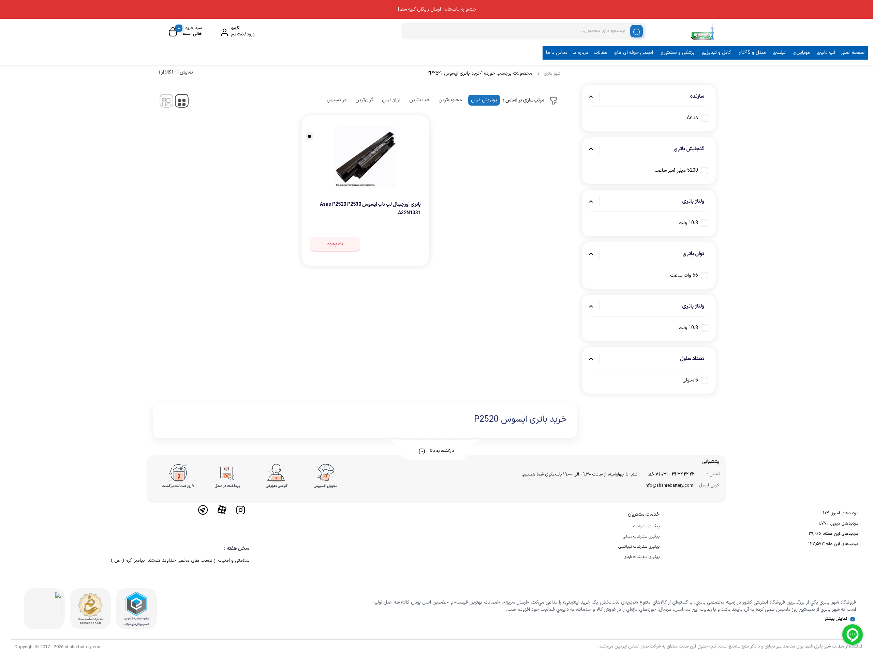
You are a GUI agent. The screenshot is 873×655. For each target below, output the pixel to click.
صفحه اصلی (852, 52)
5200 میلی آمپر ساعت (676, 170)
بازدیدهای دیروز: (843, 523)
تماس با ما (556, 52)
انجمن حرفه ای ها (635, 52)
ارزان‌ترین (391, 100)
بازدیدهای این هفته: (840, 533)
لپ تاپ (827, 52)
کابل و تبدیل (718, 52)
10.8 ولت (688, 223)
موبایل (803, 52)
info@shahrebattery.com (669, 485)
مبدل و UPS (753, 52)
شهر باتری (552, 73)
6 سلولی (690, 380)
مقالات (600, 52)
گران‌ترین (364, 100)
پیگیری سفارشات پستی (641, 536)
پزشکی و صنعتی (679, 52)
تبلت (781, 52)
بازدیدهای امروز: (843, 513)
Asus (692, 118)
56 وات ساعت (684, 275)
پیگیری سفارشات (646, 526)
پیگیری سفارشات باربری (642, 557)
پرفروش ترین (484, 100)
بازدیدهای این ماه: (841, 544)
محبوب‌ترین (450, 100)
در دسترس (336, 100)
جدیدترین (419, 100)
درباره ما (580, 52)
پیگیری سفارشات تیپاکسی (639, 547)
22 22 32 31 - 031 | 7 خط (671, 474)
